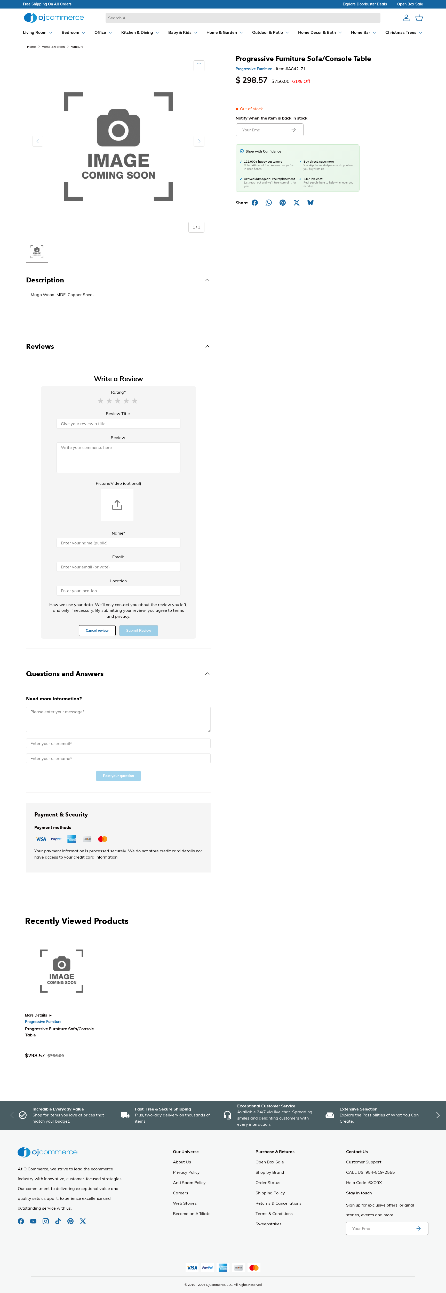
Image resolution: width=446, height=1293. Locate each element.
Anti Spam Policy (189, 1182)
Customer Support (363, 1161)
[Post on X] (296, 202)
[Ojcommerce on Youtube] (34, 1218)
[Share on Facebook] (254, 202)
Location (118, 580)
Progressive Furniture (254, 69)
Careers (180, 1192)
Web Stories (185, 1203)
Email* (118, 556)
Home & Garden (53, 47)
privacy (122, 616)
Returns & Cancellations (278, 1203)
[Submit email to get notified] (293, 130)
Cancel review (97, 630)
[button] (101, 400)
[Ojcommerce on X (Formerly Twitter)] (83, 1218)
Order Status (268, 1182)
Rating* (118, 392)
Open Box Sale (270, 1161)
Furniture (76, 47)
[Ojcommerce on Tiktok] (58, 1218)
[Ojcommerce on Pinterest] (71, 1218)
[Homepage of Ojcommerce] (54, 17)
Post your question (118, 775)
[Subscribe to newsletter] (418, 1228)
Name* (118, 533)
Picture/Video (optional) (118, 483)
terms (178, 610)
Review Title (118, 413)
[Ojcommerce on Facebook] (21, 1218)
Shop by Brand (270, 1172)
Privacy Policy (186, 1172)
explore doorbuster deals (365, 4)
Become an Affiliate (192, 1213)
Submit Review (138, 630)
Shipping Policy (270, 1192)
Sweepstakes (269, 1223)
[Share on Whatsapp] (268, 202)
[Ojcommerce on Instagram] (46, 1218)
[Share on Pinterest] (282, 202)
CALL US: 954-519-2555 (370, 1172)
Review (118, 437)
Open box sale (410, 4)
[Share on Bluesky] (310, 202)
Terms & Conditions (274, 1213)
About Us (182, 1161)
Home (31, 47)
